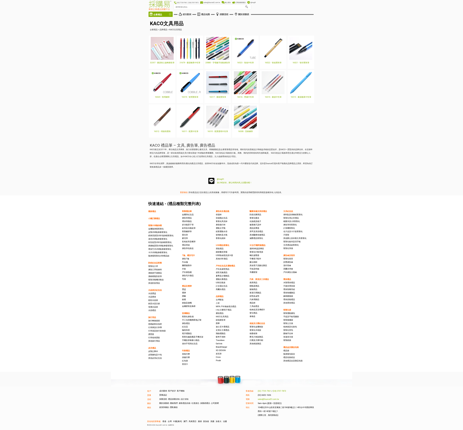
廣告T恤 (185, 259)
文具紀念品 (288, 211)
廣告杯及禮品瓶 (222, 211)
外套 (184, 269)
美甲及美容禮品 (256, 231)
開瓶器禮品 (254, 286)
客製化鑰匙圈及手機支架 (192, 337)
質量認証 (163, 395)
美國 (212, 421)
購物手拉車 (288, 333)
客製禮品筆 (187, 211)
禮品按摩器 (254, 228)
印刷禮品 (186, 350)
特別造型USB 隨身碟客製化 (160, 242)
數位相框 (253, 262)
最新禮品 (152, 211)
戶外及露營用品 (222, 269)
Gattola (219, 343)
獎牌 (184, 293)
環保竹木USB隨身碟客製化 (159, 249)
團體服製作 (187, 265)
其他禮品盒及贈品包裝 (293, 361)
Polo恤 (185, 262)
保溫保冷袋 (288, 337)
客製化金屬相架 (256, 327)
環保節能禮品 (289, 299)
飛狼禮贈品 (220, 333)
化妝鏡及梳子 (255, 221)
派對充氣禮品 (221, 272)
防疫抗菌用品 (255, 214)
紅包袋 (185, 361)
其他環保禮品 (289, 303)
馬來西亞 (192, 421)
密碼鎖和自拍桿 (155, 324)
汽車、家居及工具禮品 (259, 279)
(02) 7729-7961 (264, 391)
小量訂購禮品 (154, 218)
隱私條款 (174, 407)
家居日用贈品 (255, 293)
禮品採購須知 (174, 399)
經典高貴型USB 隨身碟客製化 (161, 235)
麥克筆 (185, 238)
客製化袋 (287, 310)
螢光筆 (185, 235)
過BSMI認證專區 (257, 248)
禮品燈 (252, 303)
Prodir (218, 360)
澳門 (185, 421)
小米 (218, 303)
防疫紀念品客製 (155, 263)
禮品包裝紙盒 (289, 357)
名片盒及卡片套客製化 (293, 231)
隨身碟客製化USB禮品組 (158, 256)
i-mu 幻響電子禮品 (224, 310)
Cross (218, 357)
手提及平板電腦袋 (291, 316)
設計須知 (184, 399)
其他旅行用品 (154, 341)
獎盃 (184, 289)
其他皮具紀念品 (155, 358)
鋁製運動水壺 (221, 231)
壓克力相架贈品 (256, 337)
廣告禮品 (186, 323)
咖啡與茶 (186, 330)
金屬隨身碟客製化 (156, 229)
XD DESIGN (221, 350)
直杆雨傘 (287, 265)
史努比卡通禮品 (222, 330)
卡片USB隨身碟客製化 (157, 252)
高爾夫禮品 (220, 289)
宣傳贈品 (186, 313)
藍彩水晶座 (153, 300)
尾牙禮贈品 (187, 333)
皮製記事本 (153, 351)
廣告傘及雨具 (289, 255)
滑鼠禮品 (220, 248)
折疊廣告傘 (288, 262)
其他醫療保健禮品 (257, 235)
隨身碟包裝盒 (289, 354)
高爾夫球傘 (288, 269)
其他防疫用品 (154, 283)
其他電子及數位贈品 (258, 265)
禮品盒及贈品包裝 (291, 347)
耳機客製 (253, 272)
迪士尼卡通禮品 (222, 327)
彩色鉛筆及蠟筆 (189, 241)
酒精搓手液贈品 (155, 273)
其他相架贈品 (255, 343)
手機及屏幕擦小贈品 (190, 340)
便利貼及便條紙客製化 (293, 214)
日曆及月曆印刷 (256, 340)
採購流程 (163, 399)
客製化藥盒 (254, 218)
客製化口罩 (153, 266)
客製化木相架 (255, 330)
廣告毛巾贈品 (188, 275)
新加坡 (206, 421)
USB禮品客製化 (222, 245)
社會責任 (195, 403)
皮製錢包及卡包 (155, 355)
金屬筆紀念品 (188, 214)
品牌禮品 (220, 296)
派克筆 (219, 354)
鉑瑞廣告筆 (220, 320)
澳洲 (200, 421)
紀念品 (185, 327)
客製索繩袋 (288, 320)
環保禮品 (287, 279)
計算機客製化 (289, 228)
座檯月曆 (186, 354)
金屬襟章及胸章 (189, 306)
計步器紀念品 (221, 286)
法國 (225, 421)
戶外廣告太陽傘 (290, 272)
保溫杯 (219, 214)
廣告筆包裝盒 (188, 248)
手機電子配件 (255, 259)
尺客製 (286, 235)
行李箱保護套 (154, 337)
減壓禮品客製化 (256, 238)
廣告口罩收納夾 (155, 269)
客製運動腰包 (289, 313)
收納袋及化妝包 (290, 327)
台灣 (170, 421)
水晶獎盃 (152, 293)
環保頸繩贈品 (289, 293)
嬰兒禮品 (253, 313)
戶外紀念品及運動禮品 (225, 266)
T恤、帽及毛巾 (188, 255)
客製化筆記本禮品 (291, 218)
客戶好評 (172, 391)
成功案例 (163, 391)
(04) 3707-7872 (279, 391)
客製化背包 (288, 330)
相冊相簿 (253, 333)
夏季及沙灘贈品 (222, 276)
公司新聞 (215, 403)
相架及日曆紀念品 (257, 323)
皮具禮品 (152, 348)
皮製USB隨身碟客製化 (157, 232)
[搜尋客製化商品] (246, 7)
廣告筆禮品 (187, 218)
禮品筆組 (186, 245)
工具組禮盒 (254, 306)
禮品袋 (286, 350)
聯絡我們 (174, 403)
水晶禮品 (152, 310)
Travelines (220, 340)
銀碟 (184, 299)
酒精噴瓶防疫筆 (155, 276)
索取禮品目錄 (184, 403)
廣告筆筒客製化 (290, 225)
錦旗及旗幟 (187, 303)
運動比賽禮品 (221, 279)
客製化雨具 (288, 259)
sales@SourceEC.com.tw (268, 399)
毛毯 (184, 279)
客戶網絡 (181, 391)
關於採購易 (164, 403)
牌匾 (184, 296)
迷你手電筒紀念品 (189, 343)
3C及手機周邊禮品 (258, 245)
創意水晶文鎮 (154, 303)
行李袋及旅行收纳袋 (157, 331)
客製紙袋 (287, 340)
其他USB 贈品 (222, 259)
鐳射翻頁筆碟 (221, 252)
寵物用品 (253, 289)
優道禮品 (220, 313)
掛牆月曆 (186, 357)
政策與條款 (164, 407)
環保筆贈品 (187, 221)
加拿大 (218, 421)
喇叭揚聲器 (254, 255)
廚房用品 (253, 282)
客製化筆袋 (288, 248)
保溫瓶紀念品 (221, 218)
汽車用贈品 (254, 299)
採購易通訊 (205, 403)
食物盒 (252, 316)
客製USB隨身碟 (155, 225)
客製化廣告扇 (188, 316)
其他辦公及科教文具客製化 (294, 238)
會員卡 (185, 364)
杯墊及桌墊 (254, 296)
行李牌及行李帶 (155, 327)
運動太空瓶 (220, 228)
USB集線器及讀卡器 (224, 255)
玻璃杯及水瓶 (221, 235)
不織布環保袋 (289, 286)
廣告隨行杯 (220, 225)
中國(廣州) (177, 421)
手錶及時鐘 (254, 269)
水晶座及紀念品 (155, 290)
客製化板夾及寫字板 (292, 241)
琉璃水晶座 (153, 307)
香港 (164, 421)
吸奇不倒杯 (220, 337)
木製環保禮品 (289, 282)
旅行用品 (152, 317)
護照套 (151, 334)
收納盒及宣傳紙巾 (257, 309)
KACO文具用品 (222, 316)
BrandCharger (221, 347)
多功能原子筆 (188, 225)
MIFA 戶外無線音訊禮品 (226, 306)
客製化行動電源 (256, 252)
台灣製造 (220, 300)
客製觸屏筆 (187, 231)
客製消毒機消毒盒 (156, 280)
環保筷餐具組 (289, 289)
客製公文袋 (288, 323)
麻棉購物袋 (288, 296)
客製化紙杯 (220, 238)
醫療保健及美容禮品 (258, 211)
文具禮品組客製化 (291, 245)
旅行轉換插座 (154, 321)
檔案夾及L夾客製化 (291, 221)
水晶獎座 (152, 297)
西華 (218, 323)
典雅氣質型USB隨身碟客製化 (160, 246)
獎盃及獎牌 (187, 286)
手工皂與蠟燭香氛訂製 (191, 320)
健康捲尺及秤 (255, 225)
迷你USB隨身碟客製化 (157, 239)
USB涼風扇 (220, 282)
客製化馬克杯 (221, 221)
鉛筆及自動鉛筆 (189, 228)
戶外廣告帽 (187, 272)
